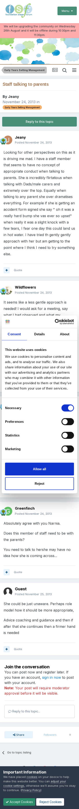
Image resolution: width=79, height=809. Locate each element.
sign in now (51, 677)
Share (19, 734)
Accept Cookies (21, 802)
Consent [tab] (14, 334)
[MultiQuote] (7, 270)
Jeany (13, 96)
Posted (33, 142)
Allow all (39, 469)
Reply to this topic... (25, 711)
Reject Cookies (50, 802)
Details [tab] (39, 334)
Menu (66, 11)
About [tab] (65, 334)
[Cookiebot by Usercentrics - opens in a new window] (56, 322)
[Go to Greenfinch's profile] (8, 511)
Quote (18, 270)
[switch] (67, 421)
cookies (32, 777)
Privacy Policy (31, 790)
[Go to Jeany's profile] (8, 140)
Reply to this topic (39, 121)
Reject (39, 483)
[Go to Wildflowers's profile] (8, 290)
